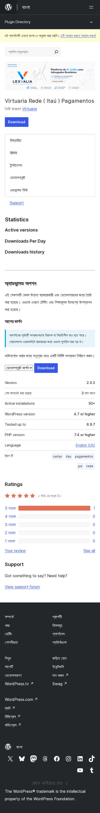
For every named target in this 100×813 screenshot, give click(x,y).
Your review (15, 550)
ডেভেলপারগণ (13, 675)
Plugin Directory (18, 22)
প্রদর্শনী (57, 616)
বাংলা (19, 747)
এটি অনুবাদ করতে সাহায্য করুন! (78, 36)
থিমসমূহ (57, 625)
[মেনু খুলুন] (92, 7)
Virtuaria (29, 108)
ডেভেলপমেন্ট (17, 177)
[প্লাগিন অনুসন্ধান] (56, 52)
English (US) (85, 445)
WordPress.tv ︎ (19, 683)
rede (89, 466)
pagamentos (84, 456)
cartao (57, 456)
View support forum (22, 586)
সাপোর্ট (9, 666)
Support (17, 202)
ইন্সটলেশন (16, 165)
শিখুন (8, 658)
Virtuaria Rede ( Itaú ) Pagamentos (49, 101)
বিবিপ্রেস (13, 716)
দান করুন (60, 675)
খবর (7, 625)
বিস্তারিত (15, 140)
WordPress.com (21, 699)
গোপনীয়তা (11, 642)
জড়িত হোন (59, 658)
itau (68, 456)
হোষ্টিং (8, 633)
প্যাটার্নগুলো (59, 642)
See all (89, 550)
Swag (59, 683)
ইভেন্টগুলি (58, 666)
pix (80, 466)
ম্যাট (10, 708)
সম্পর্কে (9, 616)
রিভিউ (13, 152)
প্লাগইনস (58, 633)
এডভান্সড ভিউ (19, 190)
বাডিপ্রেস (13, 725)
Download (16, 122)
